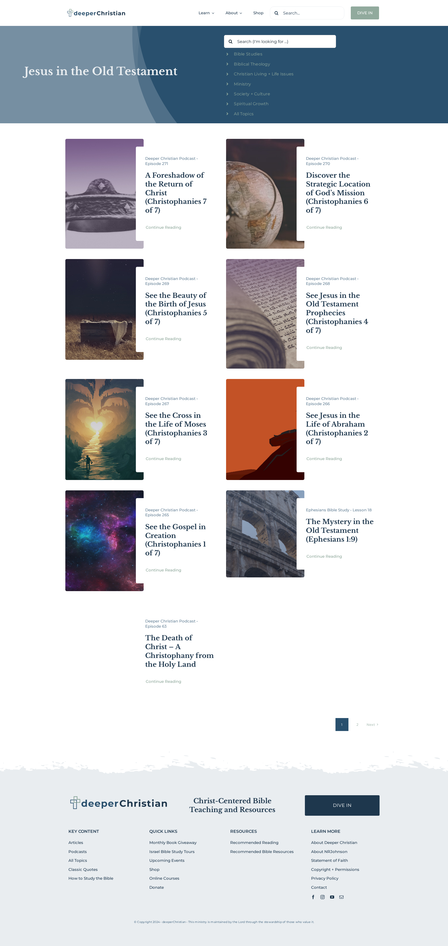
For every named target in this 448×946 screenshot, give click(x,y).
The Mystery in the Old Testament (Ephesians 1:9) (340, 530)
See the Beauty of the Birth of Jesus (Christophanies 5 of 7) (176, 308)
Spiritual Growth (251, 103)
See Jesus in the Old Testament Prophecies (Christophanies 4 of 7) (337, 313)
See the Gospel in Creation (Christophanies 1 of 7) (175, 540)
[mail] (341, 897)
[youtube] (332, 897)
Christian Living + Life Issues (263, 73)
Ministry (242, 84)
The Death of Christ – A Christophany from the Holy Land (179, 651)
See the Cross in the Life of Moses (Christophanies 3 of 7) (176, 428)
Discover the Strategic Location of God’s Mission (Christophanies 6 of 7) (338, 192)
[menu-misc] (118, 797)
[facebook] (313, 897)
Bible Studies (248, 54)
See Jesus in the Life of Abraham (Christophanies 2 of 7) (337, 428)
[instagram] (322, 897)
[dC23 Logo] (96, 10)
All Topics (244, 113)
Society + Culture (252, 93)
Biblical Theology (252, 64)
